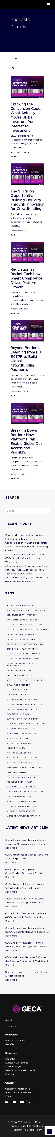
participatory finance (17, 772)
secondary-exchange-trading (21, 787)
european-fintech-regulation (21, 729)
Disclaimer (18, 1129)
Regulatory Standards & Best (21, 1070)
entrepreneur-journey (18, 695)
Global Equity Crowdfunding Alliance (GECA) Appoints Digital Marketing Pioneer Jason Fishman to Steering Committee (25, 915)
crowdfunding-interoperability (22, 639)
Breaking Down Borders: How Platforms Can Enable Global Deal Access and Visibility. (27, 441)
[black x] (34, 1102)
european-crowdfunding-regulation (25, 724)
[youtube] (15, 1102)
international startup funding (22, 758)
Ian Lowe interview (16, 748)
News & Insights (14, 1066)
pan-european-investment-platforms (25, 767)
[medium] (22, 1102)
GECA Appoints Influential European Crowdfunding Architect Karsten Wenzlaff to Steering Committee (25, 886)
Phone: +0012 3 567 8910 (19, 1092)
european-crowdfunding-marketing (25, 719)
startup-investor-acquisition (21, 801)
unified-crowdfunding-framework (24, 816)
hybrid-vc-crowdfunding (19, 743)
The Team (10, 1026)
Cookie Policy (34, 1129)
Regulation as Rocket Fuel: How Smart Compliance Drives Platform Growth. (26, 278)
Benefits (9, 1044)
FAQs (8, 1096)
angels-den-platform (36, 610)
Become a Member (15, 1040)
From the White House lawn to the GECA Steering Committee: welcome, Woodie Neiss (25, 558)
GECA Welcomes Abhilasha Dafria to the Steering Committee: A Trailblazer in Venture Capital (27, 959)
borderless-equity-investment (22, 615)
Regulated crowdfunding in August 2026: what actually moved (24, 537)
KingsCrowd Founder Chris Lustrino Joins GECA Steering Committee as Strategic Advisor (24, 901)
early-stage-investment (18, 685)
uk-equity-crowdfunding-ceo (21, 811)
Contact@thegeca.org (17, 1088)
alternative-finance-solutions (22, 605)
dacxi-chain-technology (18, 675)
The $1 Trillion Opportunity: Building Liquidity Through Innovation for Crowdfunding (27, 200)
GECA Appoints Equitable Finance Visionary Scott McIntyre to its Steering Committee (27, 945)
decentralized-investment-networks (25, 680)
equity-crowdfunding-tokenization (24, 704)
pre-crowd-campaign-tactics (21, 782)
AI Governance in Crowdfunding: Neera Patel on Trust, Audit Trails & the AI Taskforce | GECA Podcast (26, 570)
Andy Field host (14, 610)
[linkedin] (7, 1102)
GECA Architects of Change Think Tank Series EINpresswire (26, 856)
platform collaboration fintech (23, 777)
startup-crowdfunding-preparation (25, 792)
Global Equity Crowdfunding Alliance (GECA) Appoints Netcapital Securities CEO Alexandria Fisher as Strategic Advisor (26, 930)
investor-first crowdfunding (21, 763)
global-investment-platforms (21, 733)
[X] (28, 1102)
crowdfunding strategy (19, 670)
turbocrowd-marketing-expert (22, 806)
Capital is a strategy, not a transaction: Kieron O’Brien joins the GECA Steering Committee (26, 547)
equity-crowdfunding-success (22, 700)
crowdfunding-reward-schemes (22, 659)
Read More (11, 848)
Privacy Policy (18, 1126)
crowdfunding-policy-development (24, 654)
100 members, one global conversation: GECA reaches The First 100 (26, 579)
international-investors (19, 753)
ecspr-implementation (17, 690)
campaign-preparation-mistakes (22, 620)
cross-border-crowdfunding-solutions (27, 630)
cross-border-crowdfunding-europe (25, 625)
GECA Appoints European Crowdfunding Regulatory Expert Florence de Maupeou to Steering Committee (23, 871)
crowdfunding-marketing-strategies (25, 644)
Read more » (15, 157)
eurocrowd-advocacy (18, 714)
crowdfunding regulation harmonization (20, 665)
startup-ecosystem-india (19, 797)
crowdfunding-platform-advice (22, 649)
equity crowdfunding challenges (23, 709)
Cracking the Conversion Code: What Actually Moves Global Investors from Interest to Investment (26, 117)
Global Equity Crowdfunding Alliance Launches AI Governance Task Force (25, 842)
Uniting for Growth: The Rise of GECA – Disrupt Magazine (27, 974)
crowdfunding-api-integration (22, 634)
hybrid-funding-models (18, 738)
